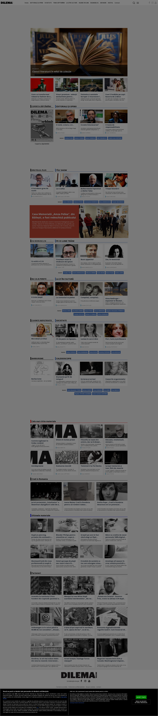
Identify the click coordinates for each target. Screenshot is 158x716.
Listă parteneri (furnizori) (77, 702)
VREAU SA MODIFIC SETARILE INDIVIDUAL (141, 701)
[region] (79, 702)
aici (38, 707)
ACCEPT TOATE (141, 697)
